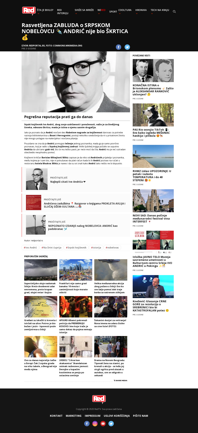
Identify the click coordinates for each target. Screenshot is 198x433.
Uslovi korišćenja (117, 416)
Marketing (73, 416)
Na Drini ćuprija (51, 247)
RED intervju (62, 11)
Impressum (92, 416)
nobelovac (112, 247)
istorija (96, 247)
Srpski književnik (76, 247)
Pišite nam (140, 416)
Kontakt (56, 416)
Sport (113, 11)
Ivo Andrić (30, 247)
